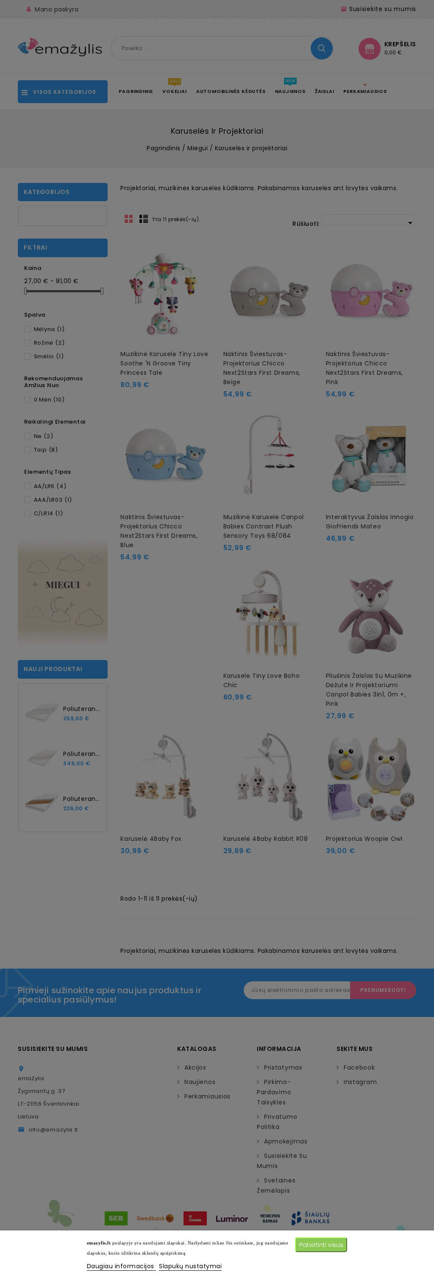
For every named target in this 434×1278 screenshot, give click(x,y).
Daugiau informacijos (121, 1266)
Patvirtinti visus (321, 1245)
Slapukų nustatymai (190, 1266)
